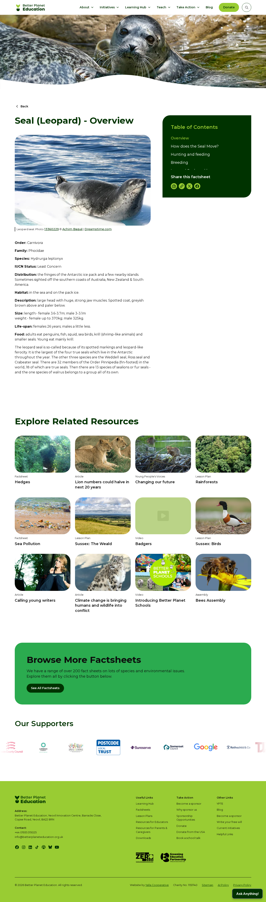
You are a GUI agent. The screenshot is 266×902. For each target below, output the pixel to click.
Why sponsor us (186, 809)
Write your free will (229, 822)
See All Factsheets (45, 688)
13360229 (51, 229)
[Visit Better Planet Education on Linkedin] (30, 847)
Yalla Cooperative (157, 885)
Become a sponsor (188, 803)
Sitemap (207, 885)
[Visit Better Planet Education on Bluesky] (50, 847)
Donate (229, 7)
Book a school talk (188, 838)
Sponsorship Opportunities (185, 817)
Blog (209, 7)
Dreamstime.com (98, 229)
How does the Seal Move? (195, 146)
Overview (180, 138)
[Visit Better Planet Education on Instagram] (23, 847)
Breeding (179, 162)
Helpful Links (225, 834)
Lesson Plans (144, 816)
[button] (87, 7)
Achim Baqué (72, 229)
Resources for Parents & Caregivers (151, 830)
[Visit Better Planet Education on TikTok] (37, 847)
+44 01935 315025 (26, 832)
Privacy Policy (242, 885)
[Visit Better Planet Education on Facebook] (17, 847)
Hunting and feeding (190, 154)
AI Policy (223, 885)
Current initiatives (228, 828)
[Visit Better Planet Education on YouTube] (57, 847)
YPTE (220, 803)
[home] (31, 7)
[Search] (246, 7)
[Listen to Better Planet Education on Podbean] (43, 847)
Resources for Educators (152, 822)
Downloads (143, 838)
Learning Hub (145, 803)
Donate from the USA (190, 832)
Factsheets (143, 809)
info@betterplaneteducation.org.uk (39, 837)
